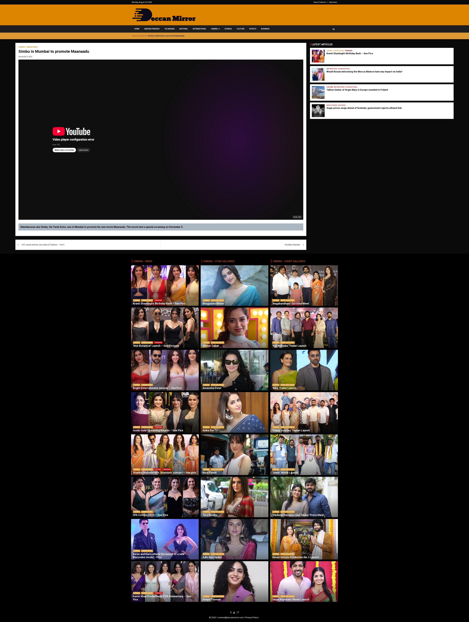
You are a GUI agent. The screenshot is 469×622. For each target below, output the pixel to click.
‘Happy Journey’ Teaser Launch (291, 430)
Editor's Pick (331, 69)
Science (228, 29)
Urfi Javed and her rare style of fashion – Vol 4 (42, 244)
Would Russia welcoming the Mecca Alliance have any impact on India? (364, 71)
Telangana (169, 29)
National (183, 29)
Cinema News (32, 47)
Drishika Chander (292, 244)
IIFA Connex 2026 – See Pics (150, 515)
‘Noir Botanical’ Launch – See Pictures (156, 345)
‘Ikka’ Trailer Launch (284, 388)
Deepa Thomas (212, 599)
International (199, 29)
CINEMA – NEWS (143, 261)
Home (136, 29)
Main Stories (331, 105)
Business (265, 29)
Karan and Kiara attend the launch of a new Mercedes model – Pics (158, 556)
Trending (348, 51)
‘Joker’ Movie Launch (285, 472)
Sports (252, 29)
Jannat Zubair (211, 345)
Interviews (333, 2)
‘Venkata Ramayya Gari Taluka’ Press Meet (298, 515)
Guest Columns (320, 2)
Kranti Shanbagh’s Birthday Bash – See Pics (349, 53)
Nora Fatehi (210, 472)
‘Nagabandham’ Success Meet (290, 303)
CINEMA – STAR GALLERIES (219, 261)
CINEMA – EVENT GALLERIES (289, 261)
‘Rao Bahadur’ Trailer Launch (289, 345)
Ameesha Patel (212, 388)
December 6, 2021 (25, 57)
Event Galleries (287, 300)
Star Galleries (217, 300)
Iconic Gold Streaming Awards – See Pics (158, 430)
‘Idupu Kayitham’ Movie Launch (290, 599)
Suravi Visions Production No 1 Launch (295, 557)
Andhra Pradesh (152, 29)
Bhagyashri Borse (213, 303)
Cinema (214, 29)
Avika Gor (208, 430)
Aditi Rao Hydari (212, 557)
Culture (240, 29)
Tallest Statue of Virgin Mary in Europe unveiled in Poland (357, 89)
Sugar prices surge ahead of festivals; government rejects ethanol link (364, 108)
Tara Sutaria (210, 515)
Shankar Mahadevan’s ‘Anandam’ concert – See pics (164, 472)
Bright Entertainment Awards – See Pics (157, 388)
